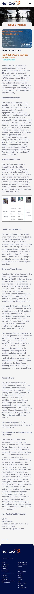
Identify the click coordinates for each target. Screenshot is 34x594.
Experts (5, 566)
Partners (5, 568)
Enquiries (5, 571)
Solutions (5, 564)
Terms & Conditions (22, 570)
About (4, 562)
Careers (5, 577)
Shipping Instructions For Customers (8, 581)
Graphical (23, 587)
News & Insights (8, 573)
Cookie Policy (20, 578)
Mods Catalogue (22, 567)
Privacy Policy (20, 574)
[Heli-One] (11, 551)
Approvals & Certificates (22, 563)
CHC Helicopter (22, 582)
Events (4, 575)
